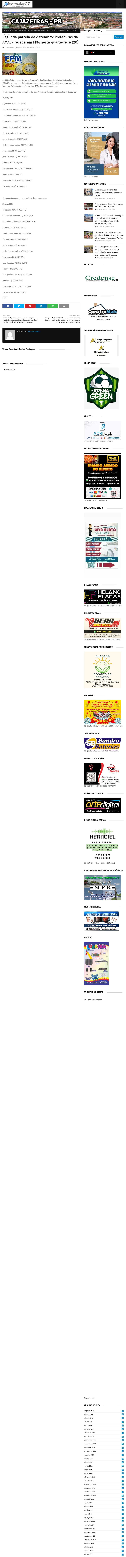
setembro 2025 (104, 1451)
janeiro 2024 (104, 1525)
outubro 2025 (104, 1447)
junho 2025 (104, 1462)
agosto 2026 (104, 1411)
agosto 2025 (104, 1455)
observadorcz (9, 48)
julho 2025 (104, 1459)
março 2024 (104, 1518)
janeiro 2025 (104, 1481)
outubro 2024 (104, 1492)
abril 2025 (104, 1470)
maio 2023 (104, 1554)
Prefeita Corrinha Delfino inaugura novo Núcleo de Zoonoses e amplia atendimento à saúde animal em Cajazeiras (109, 219)
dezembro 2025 (104, 1440)
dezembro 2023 (104, 1529)
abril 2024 (104, 1514)
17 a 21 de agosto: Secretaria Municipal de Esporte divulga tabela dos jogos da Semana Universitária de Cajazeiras (107, 251)
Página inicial (8, 30)
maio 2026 (104, 1422)
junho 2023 (104, 1551)
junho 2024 (104, 1506)
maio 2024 (104, 1510)
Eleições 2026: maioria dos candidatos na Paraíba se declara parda (108, 192)
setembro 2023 (104, 1540)
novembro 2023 (104, 1532)
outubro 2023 (104, 1536)
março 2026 (104, 1429)
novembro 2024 (104, 1488)
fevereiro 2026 (104, 1433)
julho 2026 (104, 1414)
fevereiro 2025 (104, 1477)
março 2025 (104, 1473)
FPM (16, 30)
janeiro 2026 (104, 1436)
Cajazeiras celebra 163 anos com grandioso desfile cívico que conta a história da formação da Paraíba (109, 235)
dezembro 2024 (104, 1484)
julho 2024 (104, 1503)
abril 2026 (104, 1425)
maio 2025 (104, 1466)
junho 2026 (104, 1418)
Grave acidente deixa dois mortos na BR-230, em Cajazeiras (109, 205)
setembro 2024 (104, 1495)
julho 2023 (104, 1547)
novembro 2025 (104, 1444)
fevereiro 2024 (104, 1521)
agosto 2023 (104, 1543)
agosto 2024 (104, 1499)
